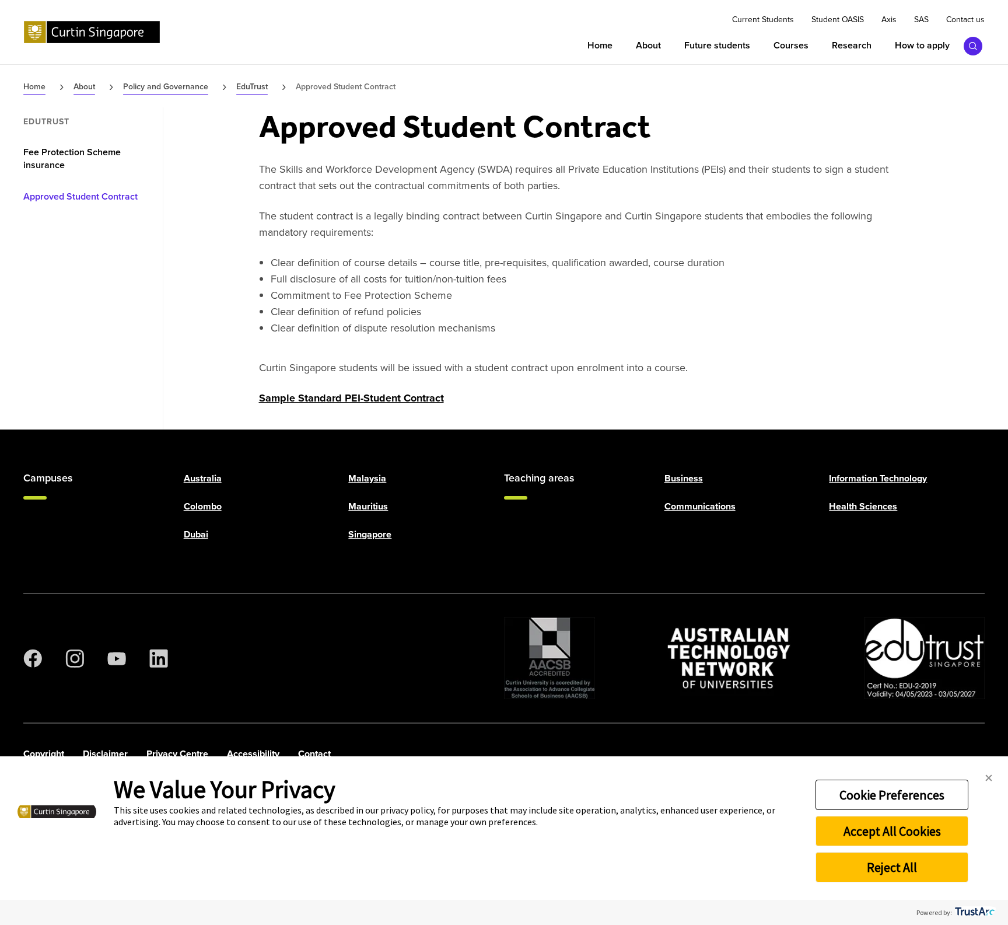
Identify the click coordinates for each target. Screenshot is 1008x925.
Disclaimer (105, 753)
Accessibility (253, 753)
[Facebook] (32, 658)
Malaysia (367, 478)
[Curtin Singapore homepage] (91, 32)
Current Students (763, 20)
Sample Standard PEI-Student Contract (351, 398)
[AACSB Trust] (549, 658)
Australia (203, 478)
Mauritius (368, 506)
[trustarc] (974, 912)
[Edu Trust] (924, 658)
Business (683, 478)
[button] (988, 778)
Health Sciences (863, 506)
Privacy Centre (177, 753)
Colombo (203, 506)
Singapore (369, 534)
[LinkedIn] (158, 658)
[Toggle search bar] (973, 46)
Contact (314, 753)
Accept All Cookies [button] (892, 831)
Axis (889, 20)
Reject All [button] (892, 867)
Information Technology (878, 478)
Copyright (43, 753)
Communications (700, 506)
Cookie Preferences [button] (891, 795)
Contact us (965, 20)
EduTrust (46, 122)
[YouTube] (116, 658)
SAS (921, 20)
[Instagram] (74, 658)
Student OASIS (837, 20)
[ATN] (729, 658)
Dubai (196, 534)
